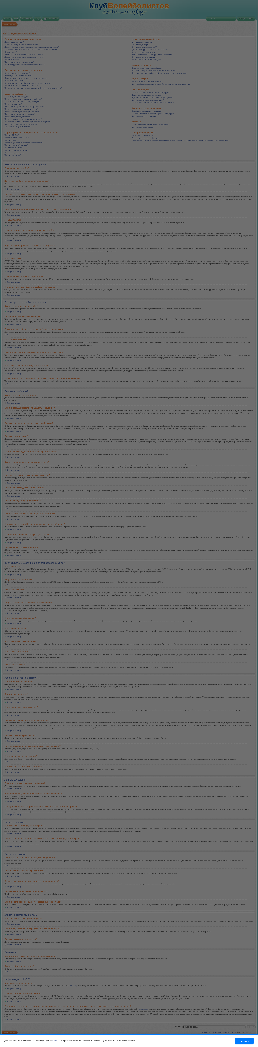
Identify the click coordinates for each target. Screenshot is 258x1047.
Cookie (55, 1041)
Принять (244, 1041)
